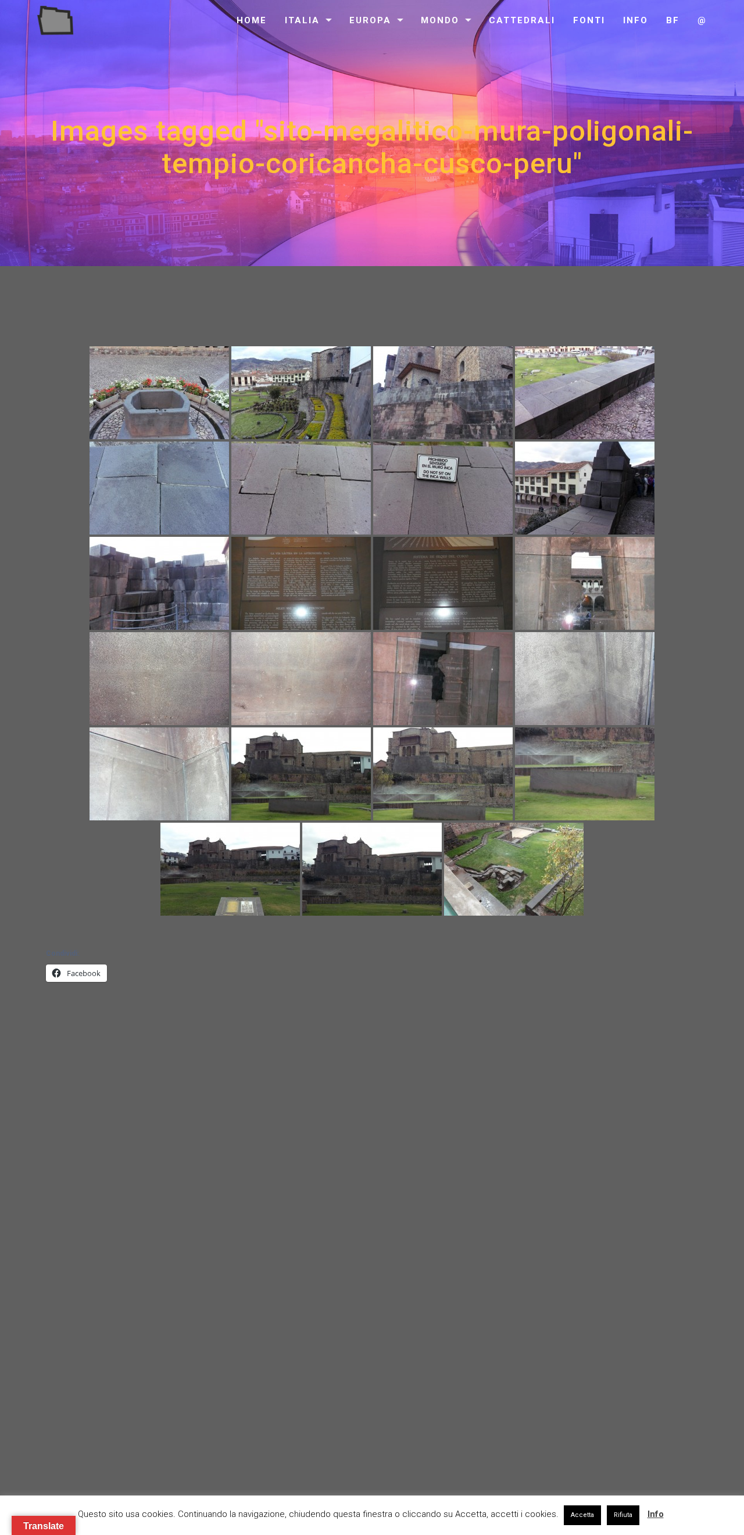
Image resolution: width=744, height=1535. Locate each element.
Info (635, 20)
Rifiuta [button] (623, 1515)
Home (252, 20)
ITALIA (302, 20)
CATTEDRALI (522, 20)
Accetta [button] (582, 1515)
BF (672, 20)
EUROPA (370, 20)
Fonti (589, 20)
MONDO (440, 20)
